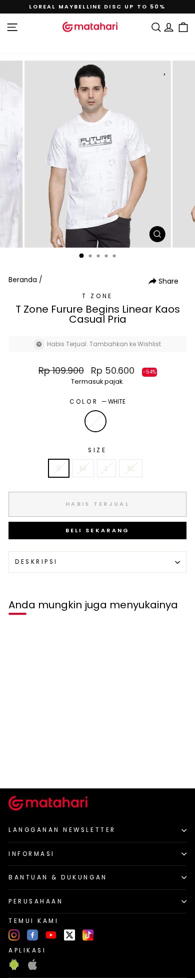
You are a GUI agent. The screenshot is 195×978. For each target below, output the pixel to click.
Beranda (22, 280)
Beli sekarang (98, 530)
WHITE (96, 421)
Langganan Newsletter (62, 830)
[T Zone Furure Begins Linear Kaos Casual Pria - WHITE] (19, 763)
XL (130, 468)
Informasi (31, 854)
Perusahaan (35, 901)
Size (97, 450)
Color (97, 402)
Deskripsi (36, 562)
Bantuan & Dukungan (58, 877)
